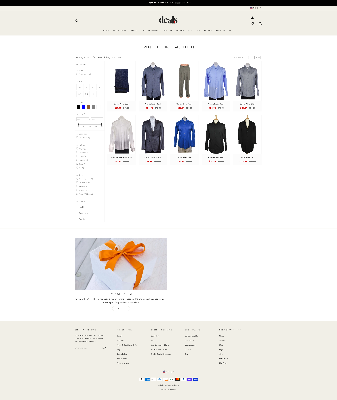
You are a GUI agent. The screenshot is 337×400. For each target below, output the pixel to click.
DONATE (134, 30)
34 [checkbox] (80, 87)
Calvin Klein (189, 340)
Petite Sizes (223, 358)
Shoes (221, 336)
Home (106, 30)
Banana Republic (191, 336)
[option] (168, 2)
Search (119, 336)
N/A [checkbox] (79, 94)
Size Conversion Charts (160, 345)
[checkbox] (78, 107)
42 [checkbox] (93, 87)
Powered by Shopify (168, 390)
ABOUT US (220, 30)
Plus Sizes (223, 363)
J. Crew (188, 349)
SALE (231, 30)
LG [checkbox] (100, 87)
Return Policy (122, 354)
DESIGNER (167, 30)
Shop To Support (150, 30)
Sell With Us (119, 30)
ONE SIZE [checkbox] (86, 95)
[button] (255, 57)
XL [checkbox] (93, 94)
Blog (118, 349)
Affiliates (120, 340)
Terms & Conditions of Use (127, 345)
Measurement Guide (159, 349)
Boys (221, 349)
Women (180, 30)
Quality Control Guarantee (161, 354)
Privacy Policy (122, 358)
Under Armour (190, 345)
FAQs (153, 340)
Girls (221, 354)
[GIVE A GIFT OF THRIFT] (121, 264)
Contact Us (155, 336)
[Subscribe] (104, 348)
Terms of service (123, 363)
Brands (208, 30)
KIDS (198, 30)
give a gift (121, 308)
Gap (186, 354)
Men (190, 30)
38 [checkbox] (86, 87)
